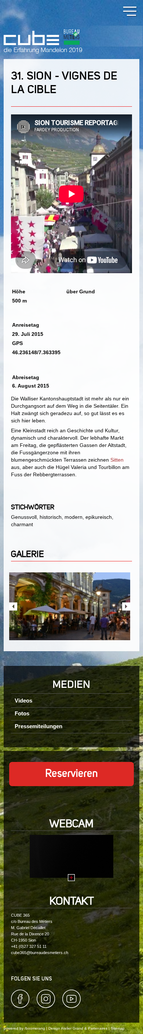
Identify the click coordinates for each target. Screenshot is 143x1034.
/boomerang (35, 1028)
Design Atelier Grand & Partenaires (77, 1028)
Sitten (117, 460)
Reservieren (71, 774)
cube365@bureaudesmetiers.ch (39, 952)
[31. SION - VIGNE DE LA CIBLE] (69, 606)
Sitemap (118, 1028)
